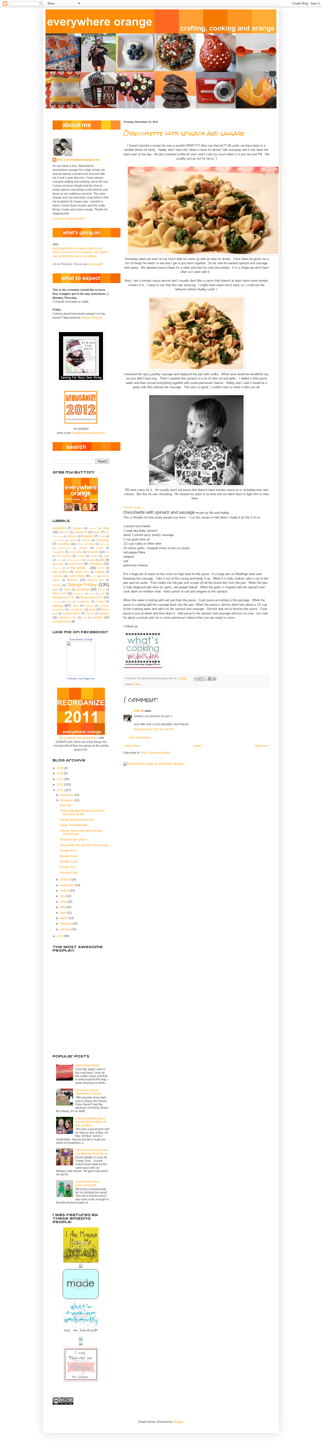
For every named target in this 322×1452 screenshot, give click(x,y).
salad (68, 601)
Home (197, 746)
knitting (99, 572)
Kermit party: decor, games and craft (87, 1183)
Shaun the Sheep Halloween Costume (88, 1092)
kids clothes (60, 572)
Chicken (86, 540)
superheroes (76, 609)
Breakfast (88, 536)
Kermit (101, 568)
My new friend (69, 856)
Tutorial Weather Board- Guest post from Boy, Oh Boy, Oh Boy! (90, 1122)
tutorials (104, 613)
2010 (60, 936)
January (65, 929)
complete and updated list (88, 433)
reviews (57, 601)
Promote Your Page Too (81, 678)
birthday (72, 536)
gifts (102, 560)
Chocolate (102, 540)
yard (84, 617)
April (63, 912)
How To (57, 568)
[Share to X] (205, 678)
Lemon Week (76, 576)
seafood (100, 601)
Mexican (72, 580)
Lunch (93, 576)
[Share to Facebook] (209, 678)
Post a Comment (139, 737)
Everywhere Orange (81, 639)
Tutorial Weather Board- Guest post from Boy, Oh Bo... (82, 812)
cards (72, 540)
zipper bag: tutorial (87, 1065)
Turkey (90, 613)
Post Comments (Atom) (155, 752)
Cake (102, 536)
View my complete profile (69, 218)
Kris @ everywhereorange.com (78, 159)
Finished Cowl (69, 872)
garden (91, 560)
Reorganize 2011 (64, 597)
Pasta (137, 684)
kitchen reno (81, 572)
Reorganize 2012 (91, 597)
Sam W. (139, 710)
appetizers (59, 528)
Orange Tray (68, 867)
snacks (89, 605)
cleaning (104, 544)
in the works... (77, 568)
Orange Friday (82, 584)
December (67, 795)
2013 (60, 779)
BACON (63, 532)
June (63, 901)
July (63, 896)
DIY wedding (64, 556)
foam (59, 560)
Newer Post (131, 746)
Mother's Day (95, 580)
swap (92, 609)
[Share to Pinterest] (214, 678)
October (65, 879)
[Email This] (196, 678)
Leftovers (58, 576)
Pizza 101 (59, 593)
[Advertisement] (76, 1023)
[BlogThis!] (200, 678)
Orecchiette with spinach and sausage (183, 133)
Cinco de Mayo (86, 544)
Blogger (178, 1421)
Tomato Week (71, 613)
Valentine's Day (68, 617)
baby (106, 528)
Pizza (101, 589)
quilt (102, 593)
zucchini (97, 617)
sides (76, 605)
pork (92, 593)
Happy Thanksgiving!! (73, 825)
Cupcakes (58, 552)
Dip (107, 552)
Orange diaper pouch (73, 839)
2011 (60, 790)
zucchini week (62, 621)
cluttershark (64, 548)
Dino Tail (65, 805)
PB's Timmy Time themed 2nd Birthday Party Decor (91, 1151)
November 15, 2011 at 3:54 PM (153, 729)
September (67, 885)
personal (82, 589)
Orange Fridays (91, 317)
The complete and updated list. (78, 738)
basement (80, 532)
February (66, 923)
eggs (106, 556)
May (63, 907)
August (65, 890)
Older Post (261, 746)
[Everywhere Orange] (81, 674)
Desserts (93, 552)
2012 (60, 784)
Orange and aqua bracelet (76, 819)
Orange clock (68, 850)
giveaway (58, 563)
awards (93, 528)
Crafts (99, 548)
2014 (60, 773)
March (64, 918)
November (67, 800)
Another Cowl (68, 861)
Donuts (81, 556)
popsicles (79, 593)
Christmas (63, 544)
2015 (60, 768)
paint (55, 589)
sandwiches (83, 601)
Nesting (57, 585)
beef (97, 532)
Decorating (76, 552)
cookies (83, 548)
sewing (58, 605)
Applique (78, 528)
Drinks (94, 556)
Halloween (96, 563)
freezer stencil (74, 560)
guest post (76, 563)
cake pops (58, 540)
